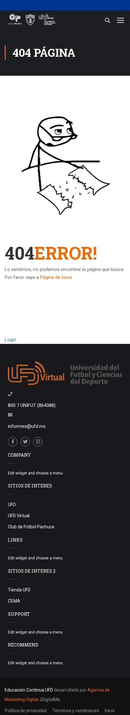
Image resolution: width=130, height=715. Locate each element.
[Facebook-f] (12, 442)
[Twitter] (25, 442)
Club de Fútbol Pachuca (31, 526)
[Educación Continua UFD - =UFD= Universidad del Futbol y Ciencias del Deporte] (31, 20)
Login (10, 340)
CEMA (14, 600)
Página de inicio (56, 277)
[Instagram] (38, 442)
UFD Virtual (19, 515)
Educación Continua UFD (29, 689)
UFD (12, 504)
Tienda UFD (19, 589)
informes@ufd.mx (26, 426)
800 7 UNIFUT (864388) (32, 405)
